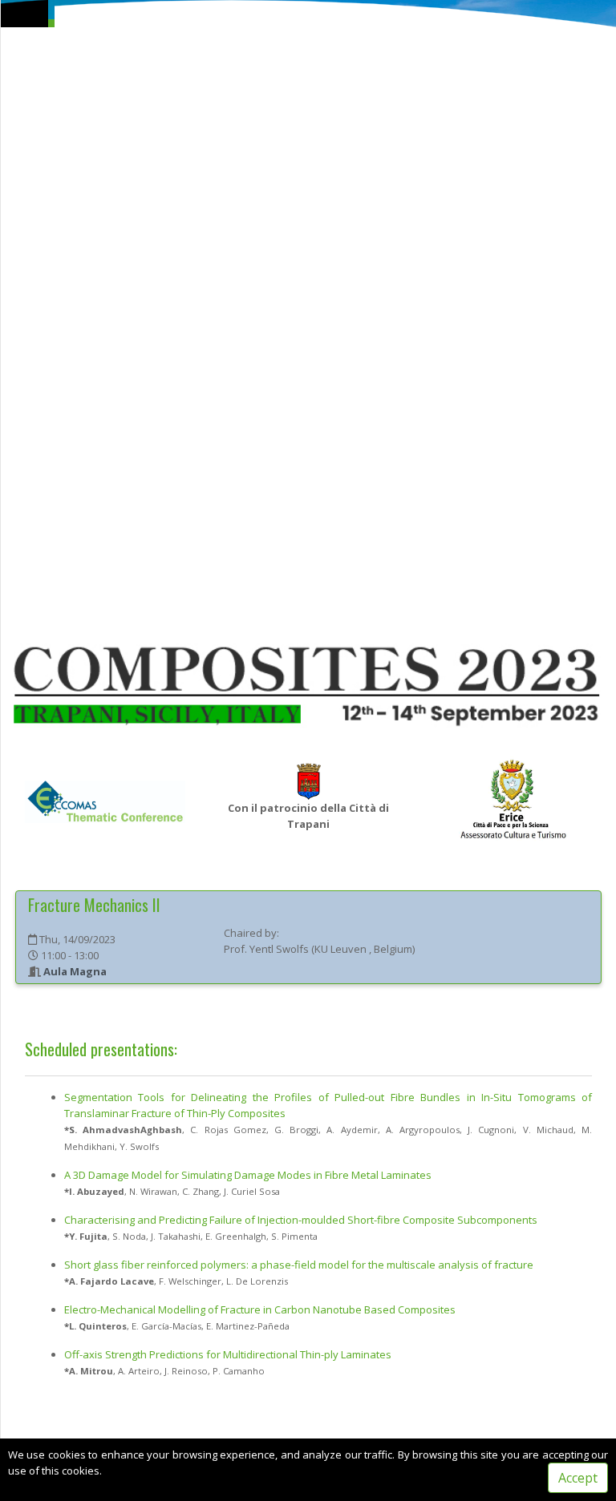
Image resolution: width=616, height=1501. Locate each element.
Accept (578, 1478)
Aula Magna (75, 971)
